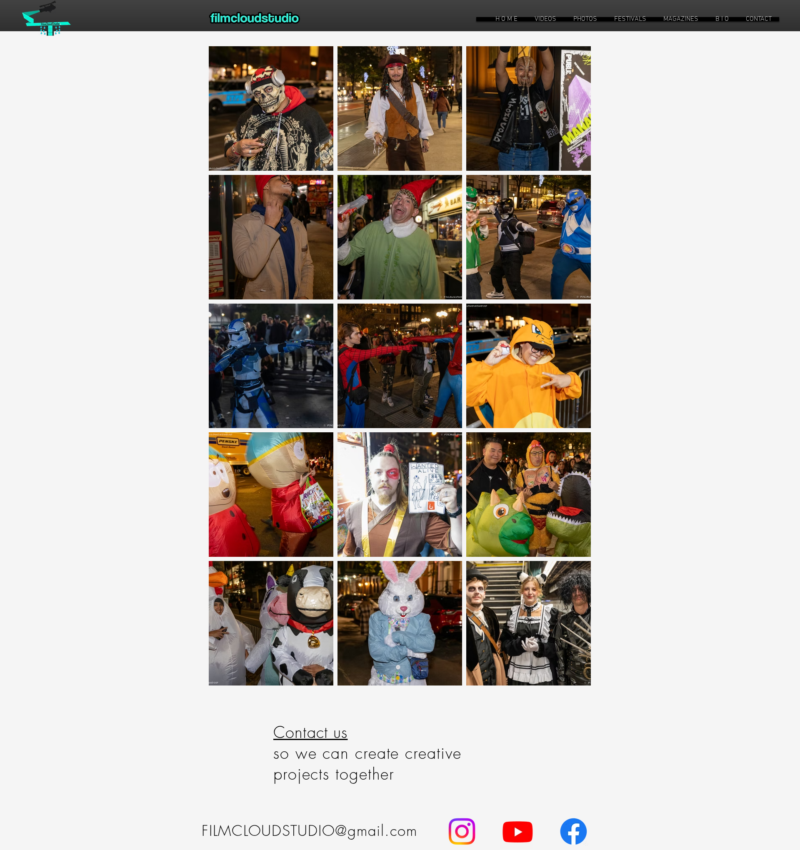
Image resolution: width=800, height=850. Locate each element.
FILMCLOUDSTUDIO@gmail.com (310, 830)
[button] (545, 19)
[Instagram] (462, 831)
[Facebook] (573, 831)
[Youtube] (517, 831)
